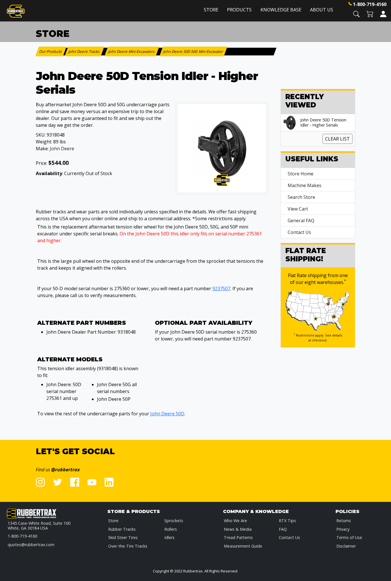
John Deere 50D (167, 413)
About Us (321, 10)
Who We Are (235, 520)
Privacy (342, 529)
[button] (356, 13)
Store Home (300, 174)
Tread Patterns (238, 537)
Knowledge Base (280, 10)
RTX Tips (287, 520)
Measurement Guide (243, 546)
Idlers (169, 537)
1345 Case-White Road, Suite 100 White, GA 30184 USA (39, 525)
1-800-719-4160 (369, 4)
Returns (343, 520)
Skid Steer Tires (123, 537)
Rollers (170, 529)
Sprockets (173, 520)
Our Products (51, 51)
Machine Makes (304, 185)
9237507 (221, 288)
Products (239, 10)
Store (211, 10)
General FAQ (301, 220)
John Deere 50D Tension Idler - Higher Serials (323, 122)
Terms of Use (349, 537)
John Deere (62, 148)
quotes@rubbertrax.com (31, 544)
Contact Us (299, 232)
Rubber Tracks (122, 529)
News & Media (238, 529)
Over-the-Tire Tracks (127, 546)
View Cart (298, 209)
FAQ (283, 529)
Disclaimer (346, 546)
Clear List (337, 139)
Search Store (301, 197)
